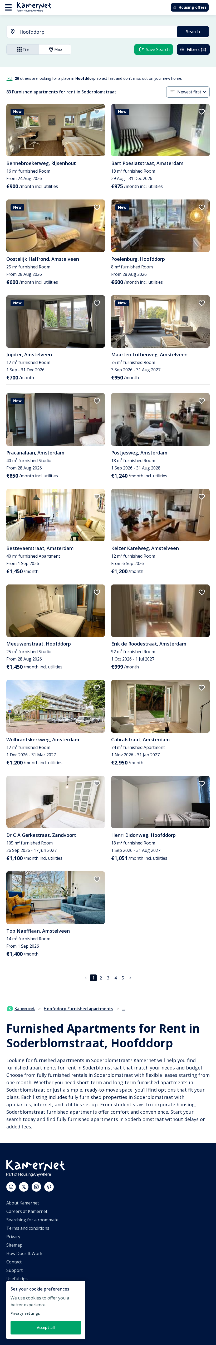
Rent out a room (22, 1321)
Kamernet (24, 1008)
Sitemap (14, 1245)
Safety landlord (21, 1329)
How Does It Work (24, 1253)
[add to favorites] (97, 112)
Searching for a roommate (32, 1220)
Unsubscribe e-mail (25, 1287)
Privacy (13, 1236)
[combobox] (88, 32)
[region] (45, 1310)
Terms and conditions (27, 1228)
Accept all (46, 1327)
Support (14, 1270)
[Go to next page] (130, 977)
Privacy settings (25, 1313)
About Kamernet (22, 1203)
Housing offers (193, 7)
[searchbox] (96, 32)
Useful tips (17, 1279)
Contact (14, 1262)
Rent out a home (22, 1312)
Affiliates (14, 1295)
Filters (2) (196, 49)
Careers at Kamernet (26, 1211)
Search (193, 31)
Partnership (18, 1304)
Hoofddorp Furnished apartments (78, 1009)
